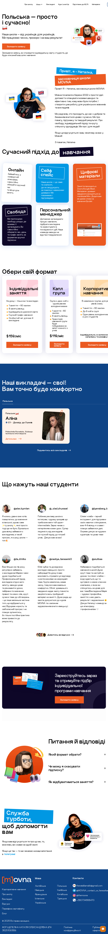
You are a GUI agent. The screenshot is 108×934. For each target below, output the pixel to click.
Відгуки (6, 903)
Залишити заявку (16, 46)
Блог (4, 913)
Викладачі (50, 4)
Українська (40, 902)
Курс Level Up (63, 4)
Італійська (62, 890)
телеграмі (9, 854)
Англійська (40, 886)
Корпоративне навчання (14, 889)
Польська (62, 886)
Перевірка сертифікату (13, 908)
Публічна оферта (97, 929)
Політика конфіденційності (72, 929)
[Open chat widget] (103, 929)
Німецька (39, 890)
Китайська (62, 894)
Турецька (62, 898)
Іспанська (39, 898)
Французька (41, 894)
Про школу (28, 4)
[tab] (7, 401)
